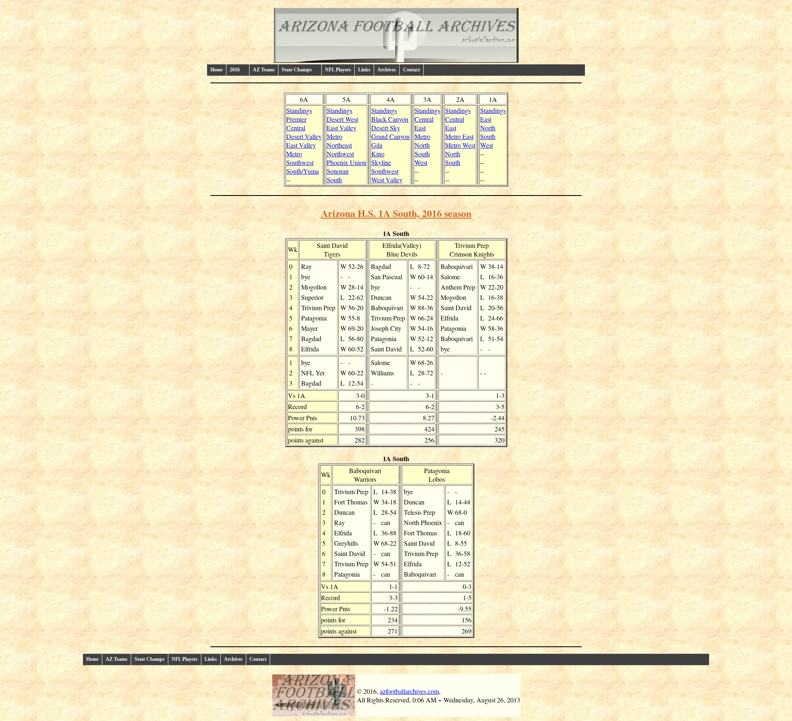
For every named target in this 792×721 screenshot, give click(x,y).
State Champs (149, 659)
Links (364, 70)
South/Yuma (302, 171)
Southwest (300, 162)
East (420, 127)
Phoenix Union (346, 162)
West (421, 162)
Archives (386, 70)
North (422, 145)
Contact (411, 70)
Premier (296, 119)
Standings (299, 110)
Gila (376, 145)
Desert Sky (385, 127)
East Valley (301, 145)
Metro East (459, 136)
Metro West (460, 145)
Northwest (340, 153)
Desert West (342, 119)
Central (295, 127)
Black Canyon (389, 119)
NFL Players (338, 70)
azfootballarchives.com (409, 691)
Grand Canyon (390, 136)
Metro (294, 153)
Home (216, 70)
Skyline (381, 162)
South (334, 179)
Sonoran (338, 171)
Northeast (339, 145)
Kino (377, 153)
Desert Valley (304, 136)
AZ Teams (264, 70)
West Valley (387, 179)
